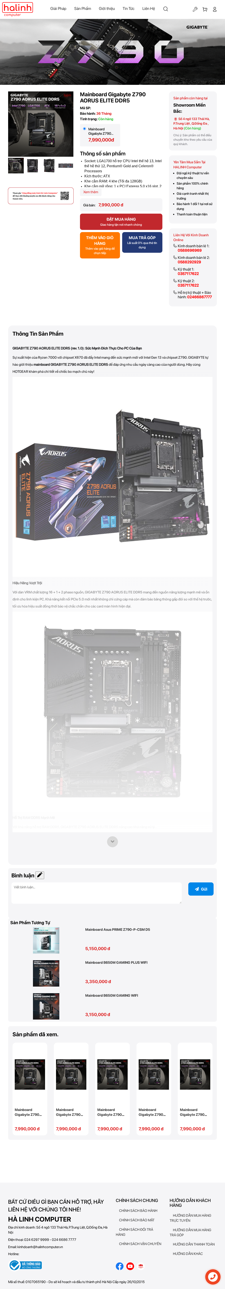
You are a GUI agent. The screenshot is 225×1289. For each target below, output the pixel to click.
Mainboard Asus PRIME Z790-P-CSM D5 (117, 929)
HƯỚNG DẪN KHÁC (188, 1254)
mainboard (42, 364)
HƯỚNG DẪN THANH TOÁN (194, 1244)
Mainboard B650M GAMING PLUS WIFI (116, 962)
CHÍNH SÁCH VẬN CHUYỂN (140, 1244)
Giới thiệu (107, 8)
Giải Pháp (58, 8)
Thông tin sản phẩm (38, 333)
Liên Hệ (148, 8)
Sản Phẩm (82, 8)
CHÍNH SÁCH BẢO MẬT (136, 1220)
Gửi (204, 889)
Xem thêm (90, 192)
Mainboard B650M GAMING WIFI (111, 995)
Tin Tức (128, 8)
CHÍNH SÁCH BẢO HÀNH (138, 1211)
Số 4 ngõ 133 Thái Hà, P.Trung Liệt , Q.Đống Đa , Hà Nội (191, 123)
